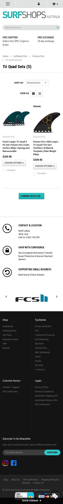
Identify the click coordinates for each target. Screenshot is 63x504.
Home (5, 56)
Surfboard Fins (20, 56)
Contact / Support (11, 387)
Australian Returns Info (46, 400)
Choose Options (13, 163)
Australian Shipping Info (46, 396)
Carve (38, 356)
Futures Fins (38, 56)
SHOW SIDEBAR (30, 500)
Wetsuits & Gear (10, 339)
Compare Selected (30, 196)
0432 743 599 (33, 237)
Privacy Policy (41, 387)
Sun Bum (39, 343)
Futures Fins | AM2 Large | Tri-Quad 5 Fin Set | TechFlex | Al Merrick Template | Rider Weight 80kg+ (45, 148)
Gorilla (38, 361)
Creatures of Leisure (45, 335)
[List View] (40, 93)
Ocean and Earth (43, 326)
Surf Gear (7, 335)
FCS (37, 331)
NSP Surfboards (42, 352)
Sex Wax (39, 365)
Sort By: (19, 83)
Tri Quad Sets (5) (13, 60)
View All (41, 370)
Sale (5, 343)
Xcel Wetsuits (42, 339)
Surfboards (8, 326)
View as (24, 93)
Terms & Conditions (44, 391)
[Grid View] (33, 93)
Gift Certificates (10, 391)
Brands (6, 348)
